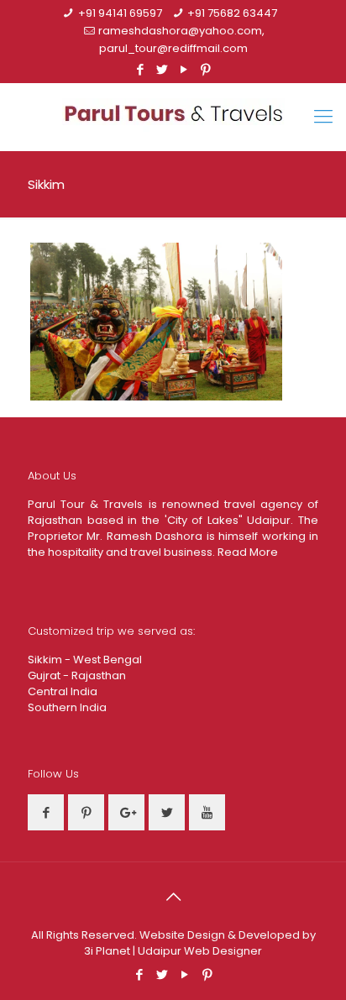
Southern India (67, 707)
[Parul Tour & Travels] (173, 117)
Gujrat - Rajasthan (77, 675)
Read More (248, 552)
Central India (62, 691)
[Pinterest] (206, 69)
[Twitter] (162, 69)
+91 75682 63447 (232, 13)
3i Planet (108, 951)
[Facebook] (140, 69)
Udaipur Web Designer (200, 951)
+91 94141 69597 (120, 13)
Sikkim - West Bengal (85, 660)
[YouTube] (184, 69)
